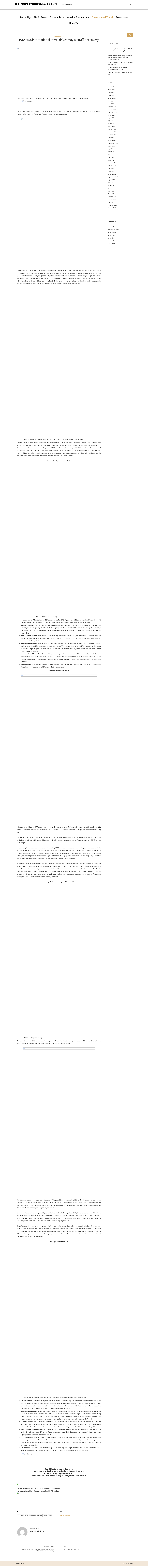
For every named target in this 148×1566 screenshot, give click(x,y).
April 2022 (111, 191)
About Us (73, 23)
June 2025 (111, 104)
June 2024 (111, 123)
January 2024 (112, 132)
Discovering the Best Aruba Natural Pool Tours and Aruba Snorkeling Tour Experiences (120, 51)
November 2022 (112, 171)
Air (18, 1515)
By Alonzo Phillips (54, 44)
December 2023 (112, 135)
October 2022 (112, 174)
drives (22, 1515)
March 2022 (111, 194)
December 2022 (112, 168)
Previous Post (37, 1548)
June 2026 (111, 87)
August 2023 (111, 146)
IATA (26, 1515)
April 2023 (111, 157)
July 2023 (110, 149)
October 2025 (112, 98)
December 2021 (112, 202)
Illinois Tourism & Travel (36, 4)
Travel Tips (25, 17)
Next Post (72, 1547)
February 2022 (112, 197)
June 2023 (111, 152)
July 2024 (110, 121)
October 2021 (112, 208)
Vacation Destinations (78, 17)
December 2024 (112, 112)
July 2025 (110, 101)
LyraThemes (130, 1563)
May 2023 (110, 154)
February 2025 (112, 107)
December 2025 (112, 92)
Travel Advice (57, 17)
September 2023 (113, 143)
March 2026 (111, 90)
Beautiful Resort (112, 227)
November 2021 (112, 205)
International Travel (102, 17)
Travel (50, 1515)
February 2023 (112, 163)
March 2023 (111, 160)
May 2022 (110, 188)
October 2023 (112, 140)
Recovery (39, 1515)
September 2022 (113, 177)
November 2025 (112, 95)
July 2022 (110, 182)
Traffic (45, 1515)
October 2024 (112, 115)
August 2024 (111, 118)
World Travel (40, 17)
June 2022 (111, 185)
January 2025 (112, 109)
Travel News (122, 17)
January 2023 (112, 166)
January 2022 (112, 199)
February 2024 (112, 129)
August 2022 (111, 180)
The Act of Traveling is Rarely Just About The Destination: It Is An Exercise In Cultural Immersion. (120, 58)
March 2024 (111, 126)
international (32, 1515)
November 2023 (112, 137)
